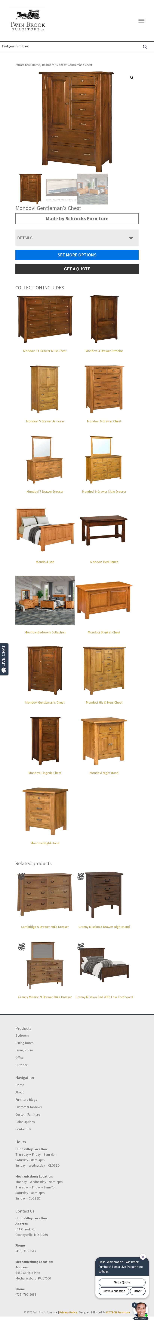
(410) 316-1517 (25, 1251)
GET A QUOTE (77, 269)
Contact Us (23, 1129)
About (19, 1092)
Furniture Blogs (26, 1099)
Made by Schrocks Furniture (77, 218)
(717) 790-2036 (25, 1294)
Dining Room (24, 1043)
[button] (131, 77)
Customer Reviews (28, 1107)
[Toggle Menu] (141, 20)
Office (19, 1057)
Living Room (24, 1050)
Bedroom (48, 65)
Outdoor (21, 1065)
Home (19, 1085)
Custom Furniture (27, 1114)
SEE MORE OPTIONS (77, 255)
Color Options (25, 1122)
